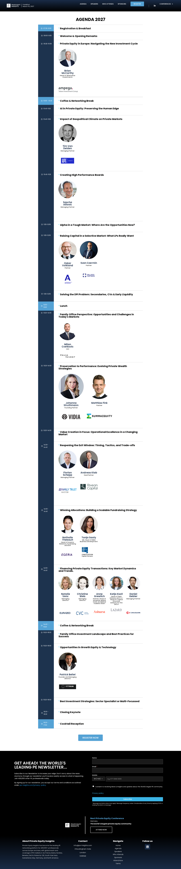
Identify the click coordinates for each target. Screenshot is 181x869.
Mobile (94, 775)
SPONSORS (122, 4)
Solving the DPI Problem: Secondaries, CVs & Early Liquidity (96, 294)
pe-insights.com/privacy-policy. (33, 785)
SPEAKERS (94, 4)
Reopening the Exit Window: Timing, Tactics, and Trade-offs (97, 445)
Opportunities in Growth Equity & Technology (88, 647)
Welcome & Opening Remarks (78, 36)
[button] (99, 28)
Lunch (63, 306)
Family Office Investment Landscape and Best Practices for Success (96, 635)
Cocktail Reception (72, 723)
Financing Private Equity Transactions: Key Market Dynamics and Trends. (97, 570)
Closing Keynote (70, 712)
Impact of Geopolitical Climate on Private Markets (91, 119)
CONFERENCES (165, 4)
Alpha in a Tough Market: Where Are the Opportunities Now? (97, 225)
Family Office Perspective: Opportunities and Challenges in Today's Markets (96, 315)
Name (94, 758)
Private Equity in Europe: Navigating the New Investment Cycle (99, 43)
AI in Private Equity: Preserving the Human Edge (89, 108)
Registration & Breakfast (75, 28)
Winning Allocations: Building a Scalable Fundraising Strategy (98, 510)
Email (94, 767)
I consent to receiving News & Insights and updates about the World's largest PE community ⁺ (128, 788)
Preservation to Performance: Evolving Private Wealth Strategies (93, 367)
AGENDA (83, 4)
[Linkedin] (147, 846)
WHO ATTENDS (108, 4)
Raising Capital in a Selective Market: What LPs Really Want (97, 235)
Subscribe (127, 799)
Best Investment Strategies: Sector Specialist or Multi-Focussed (99, 701)
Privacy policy (98, 793)
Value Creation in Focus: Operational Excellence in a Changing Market (98, 433)
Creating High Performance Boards (82, 175)
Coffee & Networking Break (77, 101)
